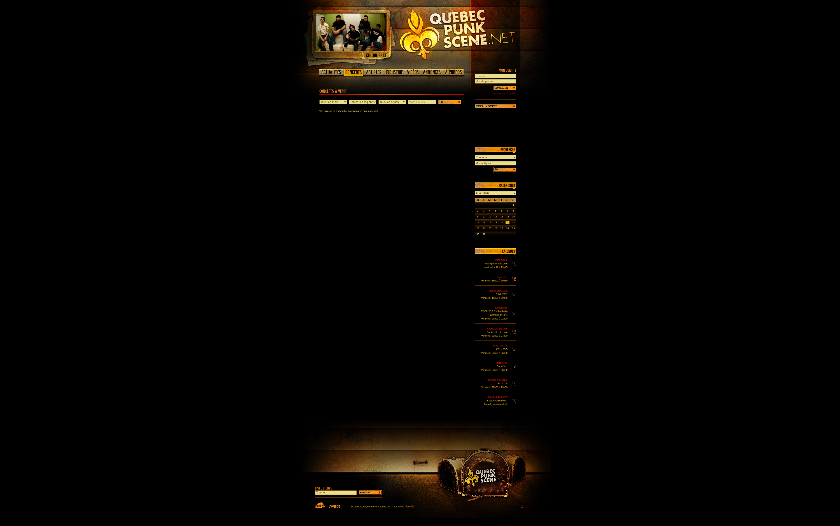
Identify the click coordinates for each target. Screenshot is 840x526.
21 (507, 222)
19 (495, 222)
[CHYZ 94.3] (320, 505)
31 (484, 234)
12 (495, 216)
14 (507, 216)
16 (477, 222)
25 (489, 228)
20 (501, 222)
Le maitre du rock (498, 290)
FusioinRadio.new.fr (497, 397)
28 (507, 228)
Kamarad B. (501, 307)
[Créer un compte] (495, 106)
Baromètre (502, 362)
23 (477, 228)
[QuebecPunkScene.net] (466, 33)
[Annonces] (432, 72)
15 (513, 216)
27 (501, 228)
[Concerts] (353, 73)
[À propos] (453, 72)
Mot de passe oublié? (505, 93)
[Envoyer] (370, 492)
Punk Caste (501, 260)
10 (484, 216)
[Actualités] (331, 72)
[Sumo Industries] (523, 506)
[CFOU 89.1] (334, 506)
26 (495, 228)
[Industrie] (394, 72)
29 (513, 228)
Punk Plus (502, 277)
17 (484, 222)
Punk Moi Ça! (500, 345)
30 (477, 234)
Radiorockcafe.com (497, 328)
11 (489, 216)
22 (513, 222)
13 (501, 216)
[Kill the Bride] (351, 50)
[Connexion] (504, 88)
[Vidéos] (413, 72)
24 (484, 228)
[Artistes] (374, 72)
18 (489, 222)
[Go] (449, 102)
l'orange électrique (498, 379)
